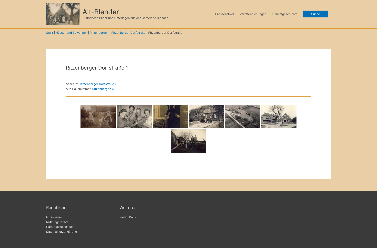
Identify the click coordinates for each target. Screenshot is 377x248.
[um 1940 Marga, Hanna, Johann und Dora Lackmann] (134, 116)
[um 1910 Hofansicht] (278, 116)
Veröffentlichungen (253, 14)
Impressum (54, 217)
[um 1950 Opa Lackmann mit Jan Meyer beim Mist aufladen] (188, 141)
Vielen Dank (127, 217)
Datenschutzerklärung (61, 232)
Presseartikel (224, 14)
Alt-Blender (100, 12)
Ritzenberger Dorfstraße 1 (98, 84)
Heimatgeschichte (284, 14)
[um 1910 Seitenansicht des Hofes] (206, 116)
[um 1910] (98, 116)
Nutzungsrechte (57, 222)
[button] (315, 14)
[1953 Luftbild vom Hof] (242, 116)
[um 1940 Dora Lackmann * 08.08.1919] (170, 116)
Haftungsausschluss (60, 227)
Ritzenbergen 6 (103, 89)
